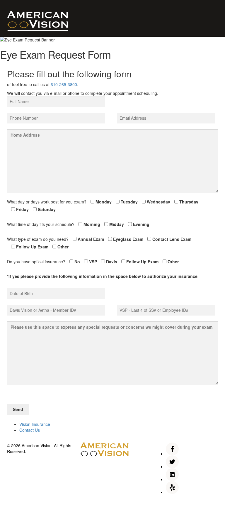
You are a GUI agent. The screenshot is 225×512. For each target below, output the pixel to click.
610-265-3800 (64, 84)
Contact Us (29, 430)
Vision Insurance (34, 424)
